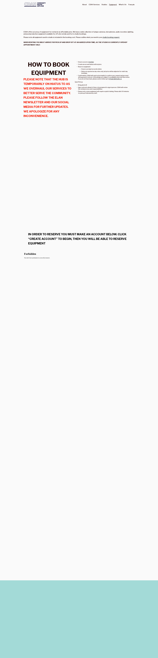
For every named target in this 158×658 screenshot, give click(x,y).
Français (131, 5)
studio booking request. (111, 37)
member (91, 62)
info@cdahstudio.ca (115, 79)
